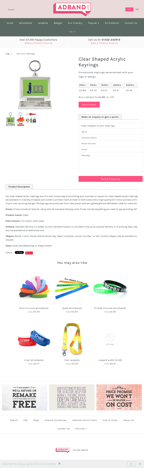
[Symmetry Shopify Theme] (24, 410)
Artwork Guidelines (56, 420)
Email (84, 149)
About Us (128, 420)
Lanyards (43, 23)
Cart (129, 9)
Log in (72, 31)
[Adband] (72, 4)
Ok (131, 464)
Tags (9, 54)
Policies (81, 428)
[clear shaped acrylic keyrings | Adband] (35, 61)
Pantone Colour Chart (84, 420)
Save (30, 253)
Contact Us (131, 23)
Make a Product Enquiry (38, 43)
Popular (93, 23)
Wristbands (25, 23)
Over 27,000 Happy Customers (38, 39)
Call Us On (104, 39)
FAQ (25, 420)
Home (10, 23)
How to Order (110, 420)
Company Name (89, 138)
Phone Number (88, 144)
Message (85, 155)
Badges (58, 23)
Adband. (84, 450)
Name (84, 132)
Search (14, 420)
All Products (112, 23)
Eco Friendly (75, 23)
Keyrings (31, 54)
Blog (36, 420)
